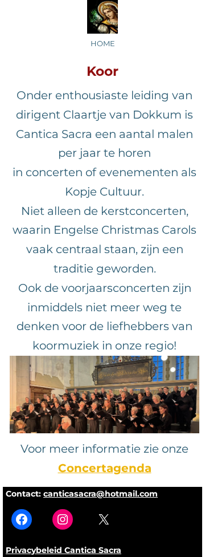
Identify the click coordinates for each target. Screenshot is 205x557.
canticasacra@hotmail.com (100, 494)
